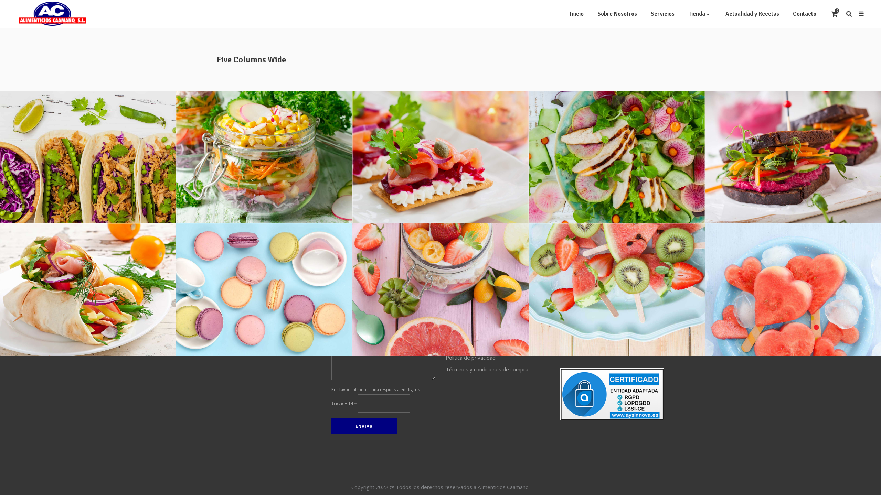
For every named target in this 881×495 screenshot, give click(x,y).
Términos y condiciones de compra (487, 369)
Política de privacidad (471, 357)
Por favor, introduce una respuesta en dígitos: (376, 390)
